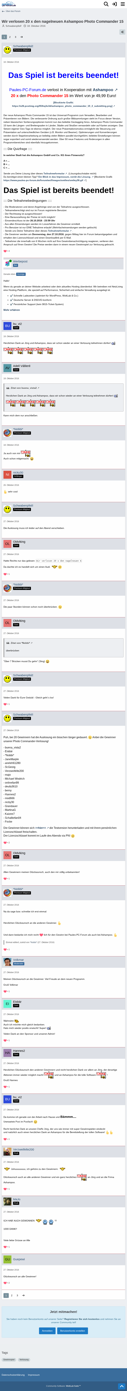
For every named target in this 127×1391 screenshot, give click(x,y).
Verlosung (24, 1359)
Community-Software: (63, 1386)
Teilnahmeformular (53, 173)
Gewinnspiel (9, 1359)
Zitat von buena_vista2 (24, 388)
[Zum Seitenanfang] (121, 1386)
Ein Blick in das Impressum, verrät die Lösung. (64, 176)
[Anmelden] (114, 4)
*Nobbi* (33, 942)
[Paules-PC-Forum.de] (9, 4)
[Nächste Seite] (21, 37)
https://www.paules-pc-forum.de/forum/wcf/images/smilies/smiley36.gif (43, 180)
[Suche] (106, 4)
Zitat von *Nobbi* (20, 643)
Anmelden (47, 1330)
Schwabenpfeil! (13, 26)
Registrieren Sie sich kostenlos (82, 1319)
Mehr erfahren (11, 310)
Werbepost (20, 261)
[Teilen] (122, 32)
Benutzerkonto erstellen (72, 1330)
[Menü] (122, 4)
